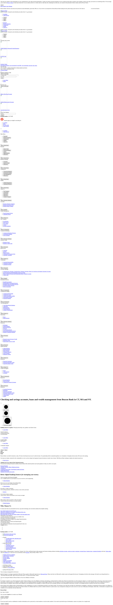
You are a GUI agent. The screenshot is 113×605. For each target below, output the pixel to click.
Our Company (6, 191)
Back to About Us (4, 217)
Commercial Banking (8, 171)
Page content (3, 6)
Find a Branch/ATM (10, 540)
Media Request (9, 549)
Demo (4, 81)
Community (6, 192)
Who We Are (6, 460)
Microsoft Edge (44, 574)
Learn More (5, 80)
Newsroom (6, 194)
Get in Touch (8, 539)
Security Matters (6, 558)
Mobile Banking (6, 503)
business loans (89, 551)
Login (7, 6)
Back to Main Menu (4, 145)
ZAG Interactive (11, 567)
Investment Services (8, 184)
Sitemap (10, 6)
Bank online (108, 551)
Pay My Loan (8, 542)
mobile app (6, 552)
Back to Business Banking (6, 200)
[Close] (1, 39)
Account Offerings (7, 150)
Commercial (5, 25)
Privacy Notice (10, 2)
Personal (5, 22)
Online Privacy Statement (8, 555)
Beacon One (6, 149)
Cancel (2, 596)
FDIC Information (7, 561)
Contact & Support (7, 196)
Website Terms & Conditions (9, 554)
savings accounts (71, 551)
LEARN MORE (4, 70)
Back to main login (4, 73)
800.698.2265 (88, 8)
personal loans (83, 551)
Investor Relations (9, 546)
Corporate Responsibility (11, 547)
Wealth (4, 26)
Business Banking (7, 23)
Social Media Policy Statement (9, 562)
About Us (5, 27)
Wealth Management (7, 182)
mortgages (77, 551)
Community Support (10, 545)
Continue (6, 596)
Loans (5, 151)
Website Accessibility (7, 560)
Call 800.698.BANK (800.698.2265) (13, 538)
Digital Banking (6, 153)
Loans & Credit (6, 163)
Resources (6, 154)
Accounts (5, 161)
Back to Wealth (4, 209)
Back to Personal (4, 247)
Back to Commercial (5, 229)
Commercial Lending (7, 172)
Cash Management (7, 174)
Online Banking (6, 480)
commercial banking (97, 551)
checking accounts (63, 551)
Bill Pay (4, 491)
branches (27, 552)
